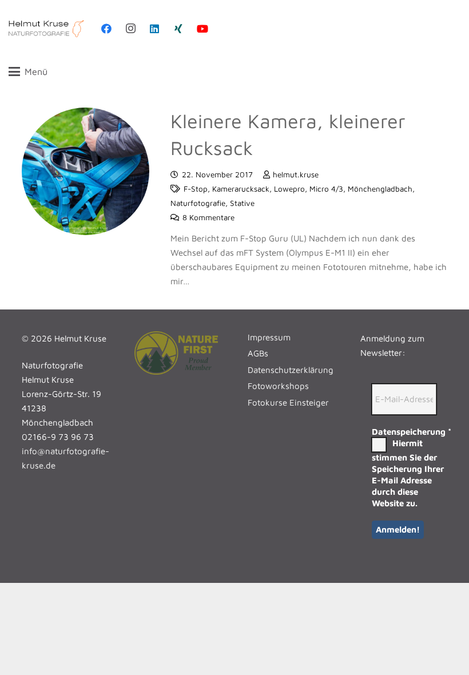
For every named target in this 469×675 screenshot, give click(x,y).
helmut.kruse (296, 174)
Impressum (269, 337)
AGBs (258, 353)
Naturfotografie (197, 203)
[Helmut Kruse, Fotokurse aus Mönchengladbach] (46, 28)
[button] (231, 71)
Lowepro (289, 188)
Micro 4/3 (326, 188)
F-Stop (196, 188)
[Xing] (178, 28)
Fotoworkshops (278, 386)
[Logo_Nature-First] (178, 353)
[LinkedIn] (154, 28)
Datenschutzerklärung (290, 370)
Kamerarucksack (240, 188)
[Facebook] (106, 28)
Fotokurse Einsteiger (288, 402)
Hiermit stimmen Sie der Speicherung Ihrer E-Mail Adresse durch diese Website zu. (408, 473)
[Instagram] (130, 28)
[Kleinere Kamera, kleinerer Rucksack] (86, 172)
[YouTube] (202, 28)
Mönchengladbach (380, 188)
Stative (242, 203)
